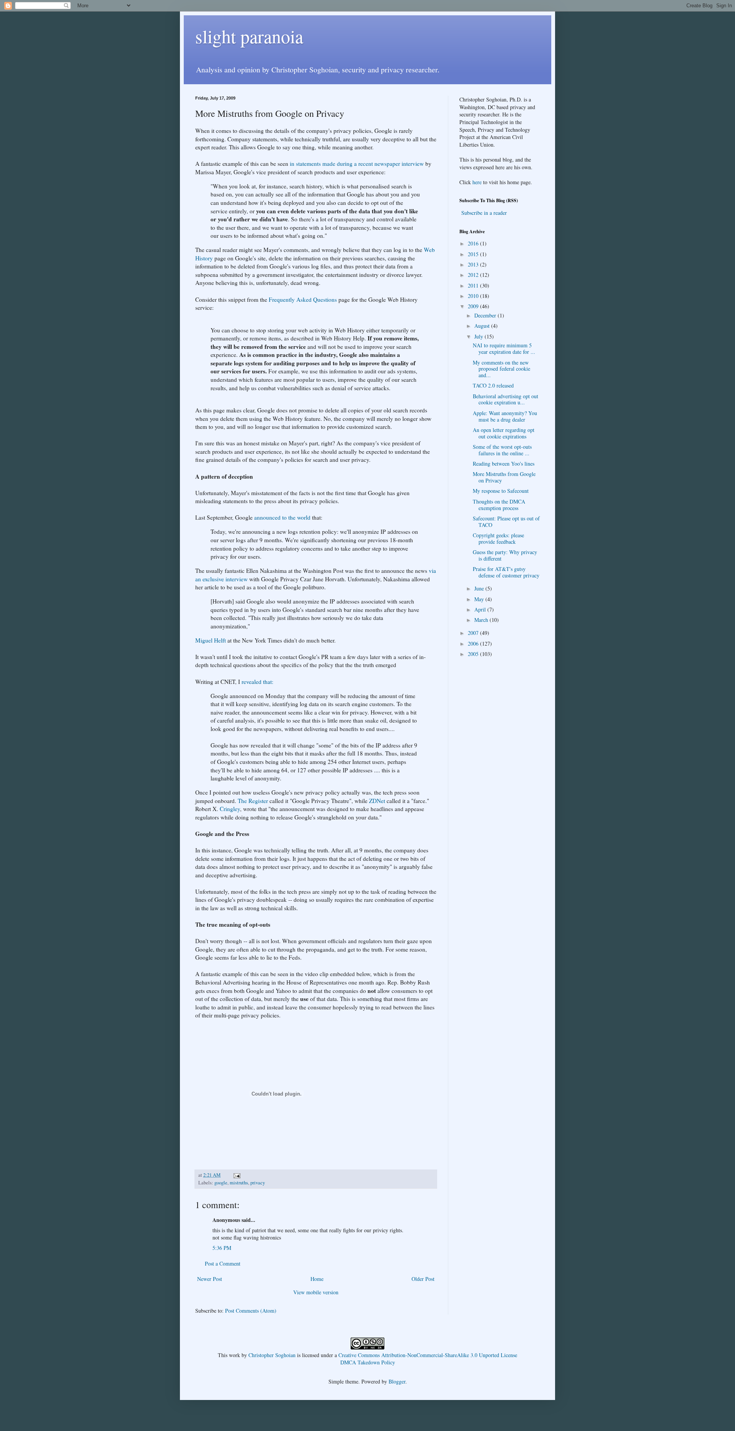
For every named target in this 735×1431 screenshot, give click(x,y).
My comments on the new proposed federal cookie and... (501, 369)
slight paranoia (249, 36)
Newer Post (209, 1278)
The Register (253, 801)
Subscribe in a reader (484, 212)
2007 (474, 632)
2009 (474, 306)
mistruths (239, 1182)
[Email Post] (236, 1175)
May (479, 599)
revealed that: (257, 681)
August (482, 325)
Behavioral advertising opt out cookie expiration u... (505, 399)
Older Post (423, 1278)
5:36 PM (221, 1247)
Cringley (230, 809)
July (479, 336)
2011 (474, 285)
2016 (474, 243)
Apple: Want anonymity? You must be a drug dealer (505, 416)
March (482, 619)
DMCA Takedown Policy (367, 1362)
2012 (474, 274)
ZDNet (377, 801)
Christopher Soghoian (272, 1355)
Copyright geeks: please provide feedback (498, 538)
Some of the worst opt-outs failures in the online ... (502, 450)
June (479, 588)
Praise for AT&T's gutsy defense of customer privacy (506, 572)
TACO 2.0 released (493, 385)
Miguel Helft (210, 640)
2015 (474, 254)
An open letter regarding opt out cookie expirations (503, 433)
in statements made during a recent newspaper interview (357, 163)
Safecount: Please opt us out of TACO (506, 521)
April (480, 609)
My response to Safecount (501, 490)
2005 (474, 653)
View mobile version (315, 1292)
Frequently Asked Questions (303, 299)
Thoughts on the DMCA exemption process (499, 505)
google (220, 1182)
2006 (474, 643)
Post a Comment (222, 1263)
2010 (474, 295)
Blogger (397, 1381)
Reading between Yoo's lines (503, 463)
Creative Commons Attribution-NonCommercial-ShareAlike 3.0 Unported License (427, 1355)
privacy (257, 1182)
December (486, 315)
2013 (474, 264)
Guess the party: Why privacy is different (505, 555)
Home (316, 1278)
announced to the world (282, 517)
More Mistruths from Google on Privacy (504, 477)
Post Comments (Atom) (250, 1310)
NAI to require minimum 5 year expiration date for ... (504, 348)
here (477, 182)
